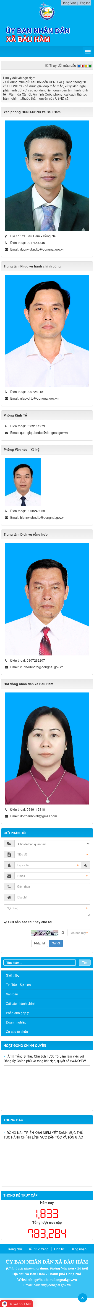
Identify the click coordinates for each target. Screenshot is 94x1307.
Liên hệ (59, 1249)
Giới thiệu (13, 975)
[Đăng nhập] (85, 865)
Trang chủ (14, 1249)
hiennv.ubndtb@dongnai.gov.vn (42, 517)
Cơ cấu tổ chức (17, 1031)
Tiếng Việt (68, 2)
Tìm (85, 962)
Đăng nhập (78, 1249)
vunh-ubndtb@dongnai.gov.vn (41, 667)
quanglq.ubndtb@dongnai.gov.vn (44, 432)
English (85, 2)
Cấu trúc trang (38, 1249)
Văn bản (12, 994)
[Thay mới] (63, 932)
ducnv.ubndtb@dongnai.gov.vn (42, 249)
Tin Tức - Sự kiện (18, 984)
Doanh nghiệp (16, 1022)
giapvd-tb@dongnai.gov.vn (39, 398)
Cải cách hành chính (21, 1003)
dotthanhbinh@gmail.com (38, 816)
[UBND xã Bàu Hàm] (47, 11)
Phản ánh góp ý (17, 1012)
